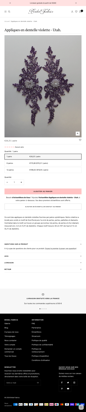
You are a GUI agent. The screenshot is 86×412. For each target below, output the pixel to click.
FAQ (33, 323)
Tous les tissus (10, 356)
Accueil (7, 21)
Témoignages (9, 336)
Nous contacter (10, 340)
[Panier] (80, 12)
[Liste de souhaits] (76, 11)
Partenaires (36, 328)
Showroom (36, 336)
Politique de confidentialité (42, 345)
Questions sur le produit (16, 244)
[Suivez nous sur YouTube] (68, 389)
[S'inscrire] (38, 382)
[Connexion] (72, 12)
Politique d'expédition (40, 356)
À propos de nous (11, 332)
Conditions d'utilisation (41, 360)
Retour (7, 269)
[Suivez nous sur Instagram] (74, 382)
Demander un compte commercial (13, 350)
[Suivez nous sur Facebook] (62, 382)
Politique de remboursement (38, 350)
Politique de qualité (39, 340)
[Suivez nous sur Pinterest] (62, 389)
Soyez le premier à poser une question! (60, 248)
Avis (6, 256)
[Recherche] (9, 12)
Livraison (9, 263)
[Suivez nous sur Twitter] (68, 382)
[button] (9, 147)
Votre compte (9, 345)
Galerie (7, 323)
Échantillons (36, 332)
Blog (6, 328)
